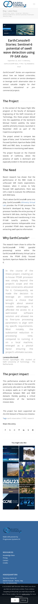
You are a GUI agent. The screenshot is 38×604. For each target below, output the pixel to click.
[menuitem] (34, 4)
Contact (5, 560)
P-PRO (21, 64)
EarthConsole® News (11, 64)
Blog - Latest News (10, 11)
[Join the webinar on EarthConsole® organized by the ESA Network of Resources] (11, 454)
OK (15, 600)
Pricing (5, 558)
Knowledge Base (9, 555)
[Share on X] (10, 430)
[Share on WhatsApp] (14, 430)
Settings (23, 600)
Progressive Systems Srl (11, 539)
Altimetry (27, 61)
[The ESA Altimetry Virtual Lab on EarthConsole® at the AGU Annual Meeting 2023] (11, 485)
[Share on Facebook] (5, 430)
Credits (5, 563)
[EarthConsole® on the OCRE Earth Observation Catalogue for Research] (27, 485)
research (30, 418)
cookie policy (26, 594)
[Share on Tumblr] (28, 430)
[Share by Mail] (33, 430)
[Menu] (34, 4)
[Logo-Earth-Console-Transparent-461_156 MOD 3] (16, 4)
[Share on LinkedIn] (23, 430)
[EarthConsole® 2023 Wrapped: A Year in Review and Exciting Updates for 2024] (27, 501)
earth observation (14, 418)
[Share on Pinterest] (19, 430)
